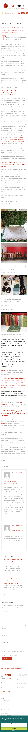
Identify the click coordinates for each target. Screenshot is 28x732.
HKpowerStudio (14, 6)
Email (4, 635)
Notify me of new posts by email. (11, 655)
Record (3, 370)
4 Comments (14, 32)
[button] (14, 18)
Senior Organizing (16, 29)
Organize (9, 29)
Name (4, 628)
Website (5, 642)
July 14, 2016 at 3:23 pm (10, 483)
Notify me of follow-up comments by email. (14, 651)
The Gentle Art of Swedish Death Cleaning (13, 122)
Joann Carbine (17, 526)
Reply (5, 517)
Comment (6, 611)
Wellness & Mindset (6, 32)
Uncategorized (20, 30)
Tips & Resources (12, 30)
